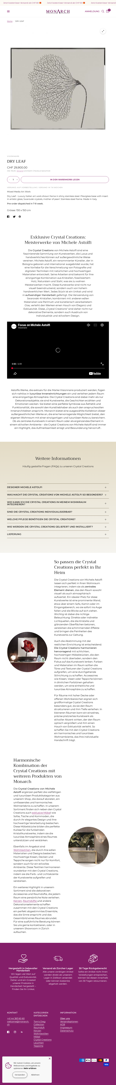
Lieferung (14, 534)
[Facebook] (10, 1032)
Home (9, 21)
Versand (20, 171)
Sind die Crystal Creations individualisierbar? (39, 512)
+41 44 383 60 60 (16, 1018)
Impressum (66, 1027)
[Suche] (103, 11)
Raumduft (39, 1027)
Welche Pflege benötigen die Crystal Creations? (41, 519)
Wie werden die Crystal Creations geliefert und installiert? (50, 526)
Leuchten (39, 1042)
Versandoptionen (69, 1021)
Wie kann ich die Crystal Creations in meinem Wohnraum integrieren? (46, 503)
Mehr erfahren (30, 1068)
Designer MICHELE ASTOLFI (24, 487)
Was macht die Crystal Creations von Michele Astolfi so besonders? (55, 494)
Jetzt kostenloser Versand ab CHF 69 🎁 (56, 3)
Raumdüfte (30, 901)
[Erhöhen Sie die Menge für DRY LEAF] (17, 179)
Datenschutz (67, 1030)
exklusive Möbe (41, 812)
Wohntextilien (21, 850)
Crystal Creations (42, 1039)
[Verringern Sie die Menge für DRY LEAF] (9, 179)
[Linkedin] (24, 1032)
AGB (62, 1024)
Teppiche (38, 1045)
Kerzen (17, 901)
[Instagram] (17, 1032)
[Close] (49, 1058)
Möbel (37, 1036)
